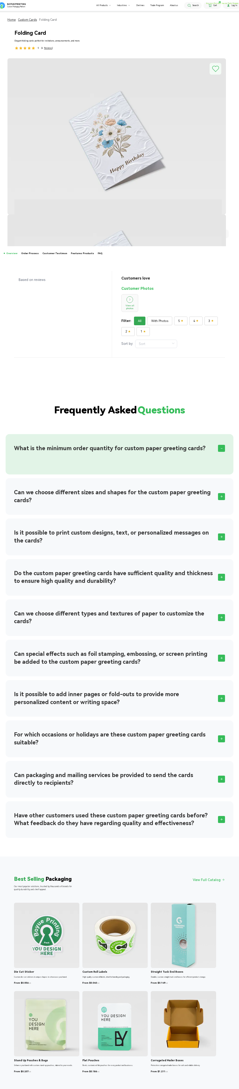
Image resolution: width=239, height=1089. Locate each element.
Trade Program (157, 5)
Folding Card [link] (48, 19)
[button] (119, 448)
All (139, 321)
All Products (102, 5)
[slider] (24, 48)
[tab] (119, 448)
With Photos (159, 321)
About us (174, 5)
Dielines (140, 5)
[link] (11, 19)
